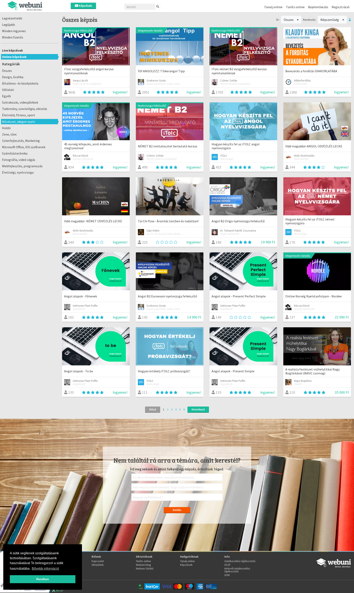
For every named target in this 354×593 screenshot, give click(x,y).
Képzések (85, 6)
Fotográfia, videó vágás (18, 160)
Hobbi (6, 128)
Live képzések (12, 50)
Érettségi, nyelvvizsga (18, 172)
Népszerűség (329, 20)
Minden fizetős (12, 37)
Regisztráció (340, 7)
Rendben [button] (42, 579)
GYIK (227, 575)
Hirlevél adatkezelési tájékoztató (237, 570)
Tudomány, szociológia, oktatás (24, 109)
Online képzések (14, 57)
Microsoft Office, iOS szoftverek (23, 147)
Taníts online (295, 7)
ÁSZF (227, 565)
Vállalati (8, 90)
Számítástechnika (14, 153)
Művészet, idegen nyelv (18, 122)
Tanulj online (273, 7)
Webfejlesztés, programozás (22, 166)
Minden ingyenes (14, 31)
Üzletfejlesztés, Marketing (21, 141)
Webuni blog (143, 565)
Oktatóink (98, 565)
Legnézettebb (12, 18)
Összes (7, 71)
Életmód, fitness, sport (18, 115)
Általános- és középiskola (20, 83)
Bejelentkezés (318, 7)
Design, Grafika (12, 77)
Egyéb (6, 96)
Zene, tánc (9, 134)
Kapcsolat (98, 561)
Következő (198, 409)
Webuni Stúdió (144, 568)
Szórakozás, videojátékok (20, 102)
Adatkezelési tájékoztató (239, 561)
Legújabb (8, 25)
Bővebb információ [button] (45, 568)
